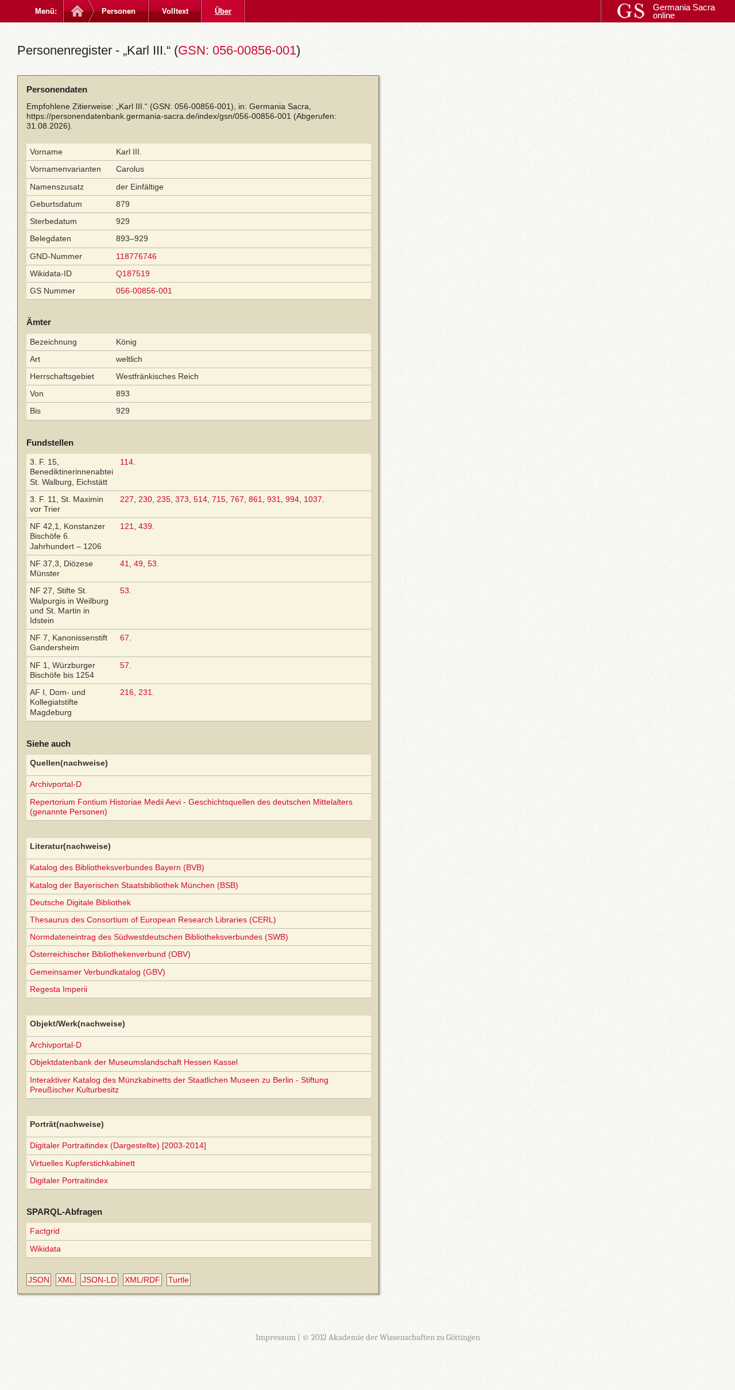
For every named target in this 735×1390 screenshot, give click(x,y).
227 (127, 499)
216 (127, 692)
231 (145, 692)
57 (124, 665)
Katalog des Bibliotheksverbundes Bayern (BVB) (117, 867)
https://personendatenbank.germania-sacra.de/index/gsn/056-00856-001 (158, 116)
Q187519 (133, 273)
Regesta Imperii (58, 989)
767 (237, 499)
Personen (119, 11)
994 (292, 499)
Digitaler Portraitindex (69, 1180)
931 (274, 499)
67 (124, 637)
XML (65, 1279)
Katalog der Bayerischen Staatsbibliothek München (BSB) (134, 885)
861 (255, 499)
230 (145, 499)
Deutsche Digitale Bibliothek (80, 902)
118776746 (136, 256)
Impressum (276, 1337)
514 (200, 499)
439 (145, 526)
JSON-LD (99, 1279)
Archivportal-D (56, 784)
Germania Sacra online (684, 11)
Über (223, 11)
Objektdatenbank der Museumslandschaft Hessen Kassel (134, 1062)
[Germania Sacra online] (76, 11)
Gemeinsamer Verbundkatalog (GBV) (97, 971)
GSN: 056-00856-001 (237, 50)
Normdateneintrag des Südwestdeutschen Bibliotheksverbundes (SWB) (159, 936)
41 (124, 563)
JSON (38, 1279)
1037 (313, 499)
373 (182, 499)
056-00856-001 (144, 290)
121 (127, 526)
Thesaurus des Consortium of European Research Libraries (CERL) (153, 919)
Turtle (178, 1279)
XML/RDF (142, 1279)
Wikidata (45, 1248)
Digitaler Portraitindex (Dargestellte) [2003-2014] (118, 1145)
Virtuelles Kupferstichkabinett (82, 1163)
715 (219, 499)
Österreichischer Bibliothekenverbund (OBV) (110, 954)
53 (152, 563)
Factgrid (45, 1230)
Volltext (175, 11)
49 (138, 563)
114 (126, 461)
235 (164, 499)
